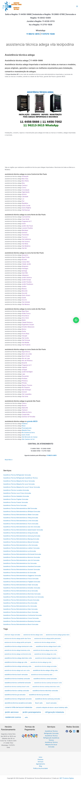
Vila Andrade (26, 302)
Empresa (40, 759)
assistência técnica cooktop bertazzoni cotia (48, 682)
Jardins (24, 286)
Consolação (25, 190)
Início (40, 757)
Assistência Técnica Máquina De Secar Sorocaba (19, 481)
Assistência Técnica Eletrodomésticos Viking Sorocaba (20, 517)
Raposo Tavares (27, 385)
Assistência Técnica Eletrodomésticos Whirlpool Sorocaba (21, 511)
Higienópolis (25, 192)
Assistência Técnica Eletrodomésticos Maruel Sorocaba (21, 542)
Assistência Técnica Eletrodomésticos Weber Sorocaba (20, 514)
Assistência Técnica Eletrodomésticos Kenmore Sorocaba (21, 557)
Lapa (23, 374)
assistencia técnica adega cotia (33, 634)
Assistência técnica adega (20, 54)
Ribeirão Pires (26, 430)
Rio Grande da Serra (28, 432)
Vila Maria (25, 243)
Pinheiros (25, 381)
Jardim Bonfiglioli (27, 372)
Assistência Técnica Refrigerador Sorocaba (17, 475)
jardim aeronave (11, 712)
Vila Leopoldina (26, 394)
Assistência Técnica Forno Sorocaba (14, 505)
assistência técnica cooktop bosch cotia (17, 686)
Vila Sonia (25, 396)
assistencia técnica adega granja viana (57, 634)
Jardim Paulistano (27, 284)
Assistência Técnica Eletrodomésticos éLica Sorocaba (20, 591)
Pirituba (24, 383)
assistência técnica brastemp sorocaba (17, 678)
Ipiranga (24, 271)
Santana (24, 232)
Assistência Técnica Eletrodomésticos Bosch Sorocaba (20, 624)
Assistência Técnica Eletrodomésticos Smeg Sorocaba (20, 533)
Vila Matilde (25, 342)
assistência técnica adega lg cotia (41, 662)
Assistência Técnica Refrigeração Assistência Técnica (20, 478)
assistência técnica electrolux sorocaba (45, 690)
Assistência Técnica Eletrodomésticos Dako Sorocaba (20, 609)
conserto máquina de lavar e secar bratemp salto (52, 707)
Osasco (24, 403)
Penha (24, 331)
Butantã (24, 363)
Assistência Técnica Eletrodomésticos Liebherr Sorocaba (21, 548)
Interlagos (25, 268)
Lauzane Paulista (27, 228)
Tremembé (25, 235)
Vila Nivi (24, 248)
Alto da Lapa (26, 358)
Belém (24, 320)
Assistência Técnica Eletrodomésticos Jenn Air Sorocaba (21, 560)
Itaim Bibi (25, 273)
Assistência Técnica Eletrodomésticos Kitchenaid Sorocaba (22, 554)
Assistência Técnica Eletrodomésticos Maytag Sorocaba (21, 539)
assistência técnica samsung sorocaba (47, 699)
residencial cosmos (13, 717)
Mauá (23, 426)
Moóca (24, 329)
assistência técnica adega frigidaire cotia (47, 658)
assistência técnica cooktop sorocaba (17, 690)
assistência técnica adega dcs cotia (45, 654)
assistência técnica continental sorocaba (18, 682)
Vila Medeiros (26, 246)
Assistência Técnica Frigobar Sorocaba (15, 499)
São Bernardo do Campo (29, 437)
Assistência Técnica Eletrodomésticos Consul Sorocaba (21, 618)
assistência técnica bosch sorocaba (16, 674)
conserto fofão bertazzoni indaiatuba (18, 707)
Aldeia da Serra (27, 412)
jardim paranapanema (32, 712)
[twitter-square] (74, 731)
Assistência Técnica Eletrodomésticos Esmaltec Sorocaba (21, 588)
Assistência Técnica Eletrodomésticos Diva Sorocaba (20, 603)
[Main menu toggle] (77, 6)
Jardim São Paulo (27, 226)
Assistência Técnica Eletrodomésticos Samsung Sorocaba (21, 536)
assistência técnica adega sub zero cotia (17, 670)
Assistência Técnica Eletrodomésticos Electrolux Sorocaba (21, 594)
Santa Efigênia (26, 208)
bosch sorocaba (51, 703)
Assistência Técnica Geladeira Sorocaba (16, 496)
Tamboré (24, 410)
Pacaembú (25, 376)
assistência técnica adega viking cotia (45, 670)
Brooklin (24, 259)
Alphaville (25, 408)
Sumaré (24, 392)
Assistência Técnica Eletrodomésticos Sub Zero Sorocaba (21, 527)
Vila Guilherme (26, 239)
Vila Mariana (26, 304)
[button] (76, 320)
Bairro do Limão (27, 354)
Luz (23, 199)
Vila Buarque (26, 210)
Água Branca (26, 351)
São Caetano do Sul (28, 439)
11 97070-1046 (48, 34)
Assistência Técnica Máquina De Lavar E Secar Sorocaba (21, 487)
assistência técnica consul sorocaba (45, 678)
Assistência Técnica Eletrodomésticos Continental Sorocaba (22, 615)
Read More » (9, 460)
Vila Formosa (26, 340)
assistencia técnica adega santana (44, 642)
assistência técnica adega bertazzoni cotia (18, 646)
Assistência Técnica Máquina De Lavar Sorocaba (19, 484)
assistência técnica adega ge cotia (16, 662)
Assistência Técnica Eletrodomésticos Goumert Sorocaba (21, 569)
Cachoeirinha (26, 217)
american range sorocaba (12, 634)
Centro (24, 187)
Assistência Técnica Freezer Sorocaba (15, 502)
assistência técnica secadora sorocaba (18, 703)
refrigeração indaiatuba (54, 712)
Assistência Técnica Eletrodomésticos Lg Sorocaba (19, 551)
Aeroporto (25, 255)
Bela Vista (25, 178)
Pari (23, 201)
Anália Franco (26, 313)
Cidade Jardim (26, 264)
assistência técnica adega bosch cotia (48, 646)
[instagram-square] (78, 731)
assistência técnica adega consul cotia (45, 650)
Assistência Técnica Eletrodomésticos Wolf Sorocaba (20, 508)
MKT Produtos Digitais (67, 778)
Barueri (24, 405)
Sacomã (24, 293)
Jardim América (27, 277)
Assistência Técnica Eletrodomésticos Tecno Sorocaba (20, 523)
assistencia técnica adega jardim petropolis (18, 642)
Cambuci (24, 185)
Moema (24, 288)
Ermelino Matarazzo (28, 327)
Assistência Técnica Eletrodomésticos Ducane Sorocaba (21, 600)
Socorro (24, 300)
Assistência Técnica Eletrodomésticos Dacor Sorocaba (20, 612)
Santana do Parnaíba (28, 416)
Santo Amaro (26, 295)
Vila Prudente (26, 345)
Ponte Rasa (25, 333)
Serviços (40, 761)
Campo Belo (26, 262)
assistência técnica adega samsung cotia (18, 666)
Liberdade (25, 196)
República (25, 203)
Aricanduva (25, 315)
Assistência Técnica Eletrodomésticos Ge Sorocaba (19, 572)
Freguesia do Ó (26, 221)
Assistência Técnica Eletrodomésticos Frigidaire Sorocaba (21, 581)
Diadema (24, 423)
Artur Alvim (25, 318)
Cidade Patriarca (27, 322)
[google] (71, 731)
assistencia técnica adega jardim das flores (18, 638)
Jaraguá (24, 369)
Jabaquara (25, 275)
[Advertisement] (41, 84)
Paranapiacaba (26, 428)
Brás (23, 183)
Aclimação (25, 176)
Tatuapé (24, 336)
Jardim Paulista (27, 282)
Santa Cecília (26, 205)
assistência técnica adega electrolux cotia (18, 658)
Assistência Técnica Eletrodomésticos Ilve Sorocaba (20, 563)
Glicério (24, 194)
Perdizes (24, 378)
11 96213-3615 (33, 34)
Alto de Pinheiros (27, 360)
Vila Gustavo (26, 241)
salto (26, 717)
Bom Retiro (25, 181)
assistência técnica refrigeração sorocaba (18, 699)
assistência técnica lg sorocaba (39, 694)
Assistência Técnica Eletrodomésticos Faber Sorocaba (20, 585)
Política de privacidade (40, 768)
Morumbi (24, 291)
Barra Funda (26, 356)
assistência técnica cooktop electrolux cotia (45, 686)
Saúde (24, 297)
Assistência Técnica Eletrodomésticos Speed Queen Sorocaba (23, 530)
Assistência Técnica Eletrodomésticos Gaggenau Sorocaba (22, 575)
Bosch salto (39, 703)
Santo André (26, 435)
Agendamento (40, 764)
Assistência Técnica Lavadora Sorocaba (16, 490)
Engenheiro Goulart (28, 324)
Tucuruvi (24, 237)
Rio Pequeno (26, 387)
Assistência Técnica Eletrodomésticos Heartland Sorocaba (21, 566)
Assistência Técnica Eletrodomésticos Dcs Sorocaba (20, 606)
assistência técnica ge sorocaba (15, 694)
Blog (40, 766)
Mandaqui (25, 230)
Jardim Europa (26, 279)
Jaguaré (24, 367)
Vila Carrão (25, 338)
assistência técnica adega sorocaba (46, 666)
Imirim (24, 223)
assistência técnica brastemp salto (41, 674)
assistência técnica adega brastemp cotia (17, 650)
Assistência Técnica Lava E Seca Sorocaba (17, 493)
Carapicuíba (25, 414)
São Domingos (26, 389)
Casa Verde (25, 219)
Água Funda (25, 257)
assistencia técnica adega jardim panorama (47, 638)
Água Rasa (25, 311)
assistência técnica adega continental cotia (18, 654)
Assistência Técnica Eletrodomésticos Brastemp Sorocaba (21, 621)
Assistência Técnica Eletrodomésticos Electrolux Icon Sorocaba (23, 597)
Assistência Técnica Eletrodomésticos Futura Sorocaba (20, 578)
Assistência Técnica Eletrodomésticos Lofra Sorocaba (20, 545)
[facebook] (67, 731)
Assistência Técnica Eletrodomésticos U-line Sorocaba (20, 520)
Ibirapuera (25, 266)
